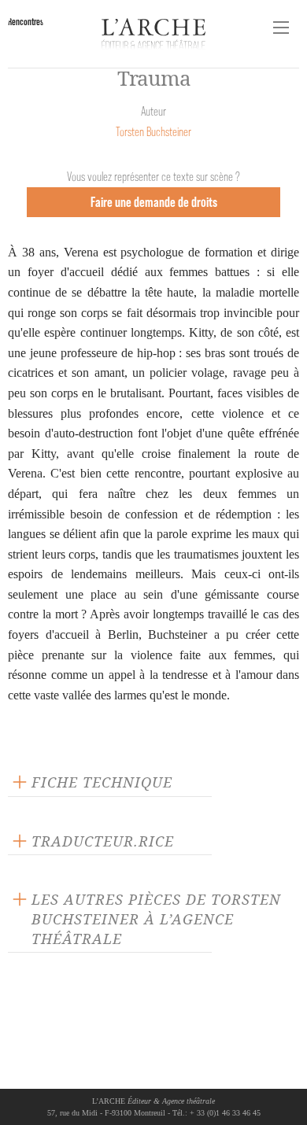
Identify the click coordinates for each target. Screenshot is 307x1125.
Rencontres (25, 22)
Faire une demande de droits (154, 202)
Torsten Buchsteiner (153, 131)
